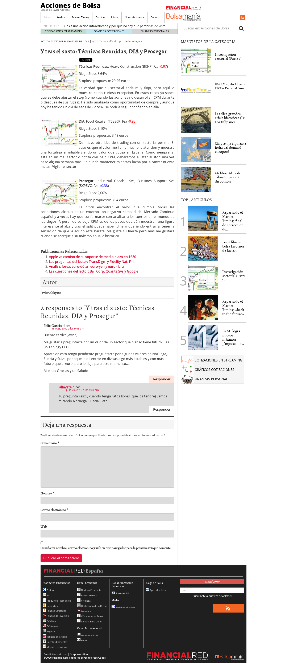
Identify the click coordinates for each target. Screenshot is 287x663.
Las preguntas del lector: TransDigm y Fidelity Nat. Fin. (91, 261)
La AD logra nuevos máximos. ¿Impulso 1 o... (233, 337)
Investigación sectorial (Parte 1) (228, 56)
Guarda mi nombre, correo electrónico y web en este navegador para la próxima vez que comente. (106, 547)
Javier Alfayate (133, 41)
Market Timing (80, 17)
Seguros (50, 631)
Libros (114, 17)
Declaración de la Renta (93, 605)
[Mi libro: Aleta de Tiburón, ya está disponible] (196, 179)
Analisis (61, 17)
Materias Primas (89, 635)
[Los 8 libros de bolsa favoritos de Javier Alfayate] (203, 248)
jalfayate (65, 387)
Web (44, 526)
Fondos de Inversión (57, 615)
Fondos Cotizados (56, 610)
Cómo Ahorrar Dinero (92, 616)
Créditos (51, 621)
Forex (83, 640)
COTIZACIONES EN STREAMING (63, 31)
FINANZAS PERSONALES (155, 31)
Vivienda (85, 600)
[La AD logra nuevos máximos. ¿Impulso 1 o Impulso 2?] (203, 337)
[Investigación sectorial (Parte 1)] (196, 60)
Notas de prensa (134, 17)
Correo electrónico (54, 509)
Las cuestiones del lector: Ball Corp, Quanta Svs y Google (93, 271)
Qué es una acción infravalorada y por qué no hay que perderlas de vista (113, 26)
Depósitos (52, 605)
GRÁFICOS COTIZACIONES (109, 31)
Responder (162, 379)
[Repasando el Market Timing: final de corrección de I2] (203, 218)
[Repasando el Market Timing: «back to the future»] (203, 307)
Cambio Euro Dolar (91, 621)
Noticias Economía (90, 590)
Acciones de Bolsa (71, 5)
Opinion (100, 17)
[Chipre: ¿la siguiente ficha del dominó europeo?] (196, 149)
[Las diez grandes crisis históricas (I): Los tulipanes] (196, 120)
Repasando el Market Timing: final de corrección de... (233, 220)
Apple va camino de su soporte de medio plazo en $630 (92, 256)
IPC (48, 595)
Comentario (50, 443)
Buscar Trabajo (88, 595)
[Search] (241, 28)
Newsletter (212, 581)
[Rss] (242, 18)
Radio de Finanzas (125, 607)
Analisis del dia (78, 41)
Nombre (47, 493)
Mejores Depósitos (56, 646)
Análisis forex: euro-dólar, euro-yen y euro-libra (86, 266)
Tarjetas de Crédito (56, 636)
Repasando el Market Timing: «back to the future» (233, 307)
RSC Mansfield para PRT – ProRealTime (230, 86)
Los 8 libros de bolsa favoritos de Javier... (233, 246)
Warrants (85, 611)
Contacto (156, 17)
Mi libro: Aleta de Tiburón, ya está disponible (228, 177)
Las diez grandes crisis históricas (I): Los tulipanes (230, 118)
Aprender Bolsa (157, 590)
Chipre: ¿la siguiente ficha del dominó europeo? (230, 147)
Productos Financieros (58, 600)
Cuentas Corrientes (56, 641)
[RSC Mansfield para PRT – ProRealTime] (196, 90)
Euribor (50, 590)
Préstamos (52, 626)
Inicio (47, 17)
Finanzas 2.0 (122, 593)
